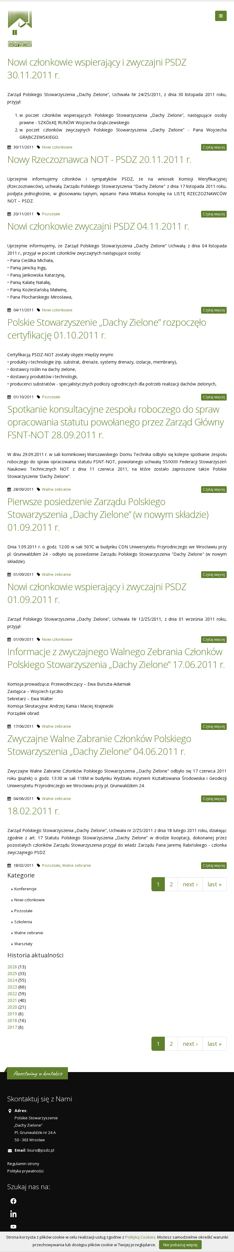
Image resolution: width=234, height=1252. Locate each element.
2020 (12, 1007)
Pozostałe (51, 214)
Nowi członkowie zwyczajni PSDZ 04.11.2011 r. (98, 226)
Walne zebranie (56, 489)
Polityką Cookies (140, 1237)
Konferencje (25, 888)
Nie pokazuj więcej (180, 1244)
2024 (12, 980)
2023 (12, 987)
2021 (12, 1000)
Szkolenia (23, 921)
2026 (12, 967)
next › (190, 884)
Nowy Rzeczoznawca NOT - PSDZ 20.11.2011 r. (99, 159)
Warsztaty (23, 943)
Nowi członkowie (57, 147)
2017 (12, 1027)
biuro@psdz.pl (40, 1150)
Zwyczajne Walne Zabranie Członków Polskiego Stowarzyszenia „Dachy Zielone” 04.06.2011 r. (99, 745)
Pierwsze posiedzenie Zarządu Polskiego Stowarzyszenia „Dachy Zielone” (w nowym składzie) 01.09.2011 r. (107, 514)
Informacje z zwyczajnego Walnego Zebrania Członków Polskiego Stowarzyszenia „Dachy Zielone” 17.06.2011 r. (116, 658)
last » (214, 884)
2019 (12, 1014)
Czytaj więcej (214, 147)
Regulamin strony (23, 1163)
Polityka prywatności (25, 1171)
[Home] (22, 28)
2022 (12, 993)
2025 (12, 973)
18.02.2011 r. (33, 810)
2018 (12, 1020)
